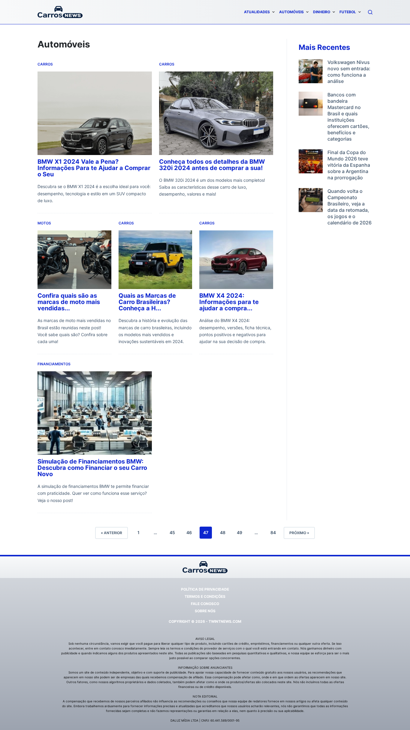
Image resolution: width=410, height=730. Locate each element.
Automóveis (291, 12)
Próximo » (299, 533)
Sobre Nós (205, 611)
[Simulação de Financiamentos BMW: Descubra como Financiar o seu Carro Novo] (95, 413)
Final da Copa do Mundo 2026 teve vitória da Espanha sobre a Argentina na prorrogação (348, 165)
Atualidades (257, 12)
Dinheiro (321, 12)
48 (222, 532)
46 (189, 532)
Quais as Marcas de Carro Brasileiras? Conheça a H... (147, 302)
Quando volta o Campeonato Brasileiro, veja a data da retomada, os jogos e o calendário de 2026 (349, 207)
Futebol (347, 12)
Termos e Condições (205, 596)
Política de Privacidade (205, 589)
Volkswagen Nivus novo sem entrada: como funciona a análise (348, 71)
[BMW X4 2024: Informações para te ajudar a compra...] (236, 259)
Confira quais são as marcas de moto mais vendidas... (69, 302)
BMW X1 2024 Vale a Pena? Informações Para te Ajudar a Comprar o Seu (94, 168)
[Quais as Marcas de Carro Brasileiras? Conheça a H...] (155, 259)
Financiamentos (54, 364)
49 (239, 532)
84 (273, 532)
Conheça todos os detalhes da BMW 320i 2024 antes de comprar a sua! (212, 165)
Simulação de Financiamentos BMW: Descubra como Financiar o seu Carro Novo (92, 468)
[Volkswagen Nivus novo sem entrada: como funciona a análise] (311, 71)
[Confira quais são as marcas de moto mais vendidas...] (74, 259)
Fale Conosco (205, 603)
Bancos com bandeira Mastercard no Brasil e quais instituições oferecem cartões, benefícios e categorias (348, 117)
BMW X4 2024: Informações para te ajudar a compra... (229, 302)
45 (172, 532)
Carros (45, 64)
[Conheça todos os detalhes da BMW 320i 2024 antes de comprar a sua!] (216, 113)
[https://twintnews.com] (60, 12)
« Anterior (111, 533)
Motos (44, 223)
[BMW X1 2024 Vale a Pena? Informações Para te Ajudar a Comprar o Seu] (95, 113)
